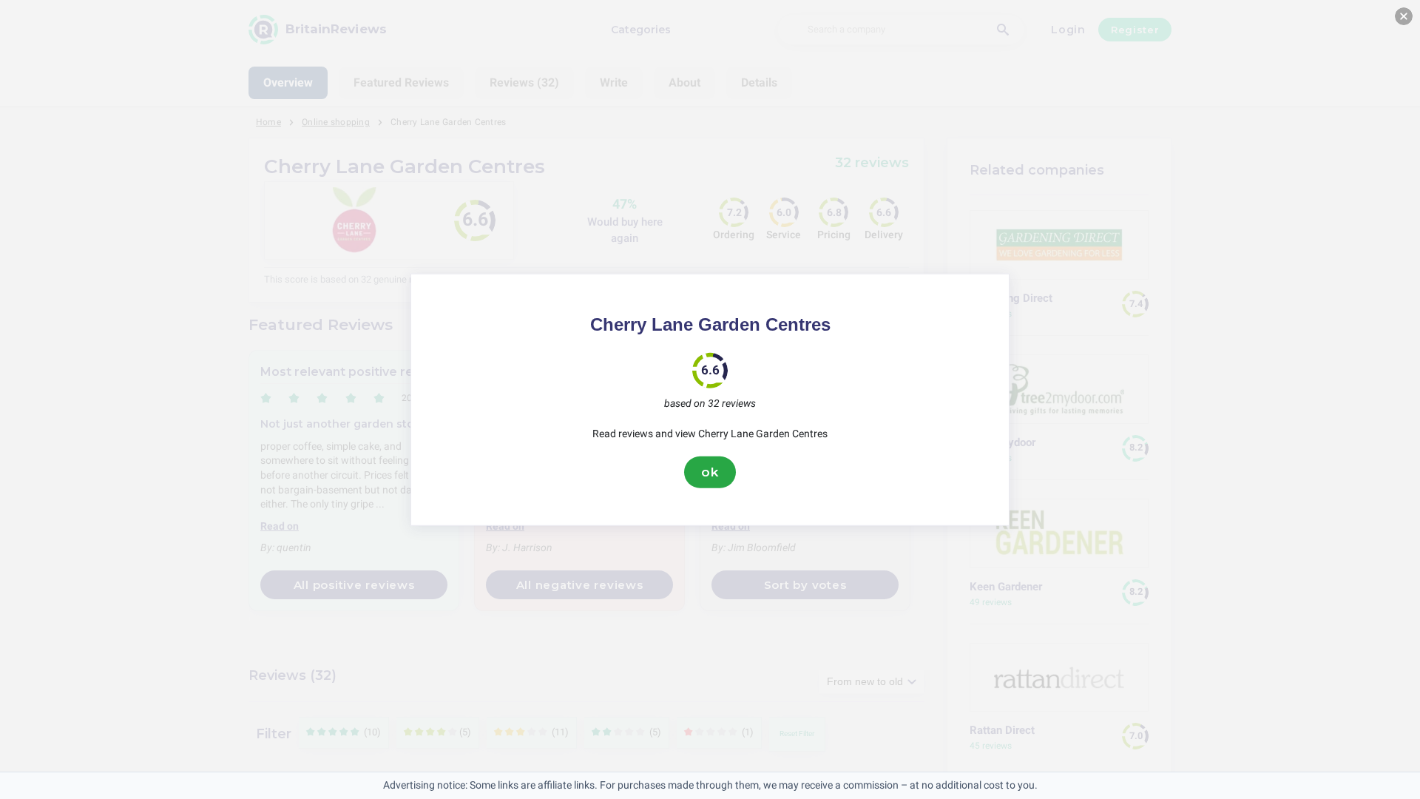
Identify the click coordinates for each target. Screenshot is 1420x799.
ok (710, 472)
